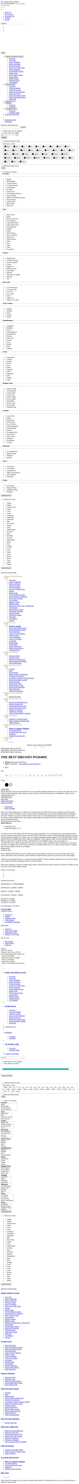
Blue (8, 521)
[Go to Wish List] (4, 7)
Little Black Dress (13, 223)
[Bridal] (9, 1104)
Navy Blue (10, 523)
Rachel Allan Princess (16, 648)
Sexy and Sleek (12, 235)
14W (16, 154)
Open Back (10, 270)
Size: (2, 771)
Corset (9, 264)
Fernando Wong (14, 656)
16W (26, 154)
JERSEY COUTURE (12, 934)
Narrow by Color (9, 499)
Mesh (9, 367)
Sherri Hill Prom (14, 632)
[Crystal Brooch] (5, 1155)
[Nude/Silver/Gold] (10, 784)
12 (68, 147)
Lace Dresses (11, 221)
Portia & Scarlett (15, 626)
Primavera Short (14, 682)
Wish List (8, 12)
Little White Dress (13, 225)
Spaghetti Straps (12, 490)
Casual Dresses (12, 183)
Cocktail (12, 669)
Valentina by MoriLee (16, 711)
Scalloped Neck (12, 432)
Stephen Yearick (14, 613)
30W (28, 158)
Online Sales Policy (7, 801)
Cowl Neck (11, 416)
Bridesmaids (11, 181)
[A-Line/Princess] (6, 1186)
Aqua (9, 513)
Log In (7, 20)
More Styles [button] (5, 1473)
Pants (8, 231)
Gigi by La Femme (15, 639)
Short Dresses (11, 239)
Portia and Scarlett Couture (18, 628)
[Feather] (4, 1162)
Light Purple (11, 530)
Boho (9, 217)
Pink (8, 534)
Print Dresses (11, 233)
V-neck (9, 442)
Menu (3, 53)
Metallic (9, 311)
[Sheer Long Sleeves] (7, 1200)
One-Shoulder (11, 428)
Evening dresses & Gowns (17, 732)
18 (24, 150)
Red (8, 544)
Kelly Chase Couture (16, 598)
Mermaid (10, 455)
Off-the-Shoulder (12, 426)
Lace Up (10, 292)
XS (56, 158)
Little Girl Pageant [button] (7, 1446)
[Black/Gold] (6, 784)
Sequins (9, 348)
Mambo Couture (14, 602)
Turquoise (10, 515)
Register (7, 18)
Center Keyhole (12, 262)
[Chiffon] (4, 1161)
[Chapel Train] (5, 1171)
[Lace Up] (6, 1135)
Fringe (9, 340)
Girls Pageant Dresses (14, 193)
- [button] (6, 740)
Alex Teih (12, 580)
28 (64, 150)
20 (32, 150)
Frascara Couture (14, 586)
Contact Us (8, 915)
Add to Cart (5, 789)
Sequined (10, 373)
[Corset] (7, 1128)
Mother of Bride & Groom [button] (10, 1293)
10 (60, 147)
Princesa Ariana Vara (16, 704)
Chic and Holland (15, 637)
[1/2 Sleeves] (7, 1195)
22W (56, 154)
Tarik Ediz (12, 617)
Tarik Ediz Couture (15, 615)
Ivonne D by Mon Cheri (17, 589)
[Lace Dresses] (6, 1119)
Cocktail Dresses (12, 185)
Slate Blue (10, 519)
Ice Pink (9, 532)
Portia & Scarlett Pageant (17, 659)
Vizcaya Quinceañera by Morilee (19, 713)
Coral (9, 548)
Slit (8, 279)
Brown (9, 556)
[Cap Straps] (6, 1204)
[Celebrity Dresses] (7, 1124)
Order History (9, 943)
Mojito (9, 505)
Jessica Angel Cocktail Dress (18, 674)
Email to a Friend (6, 803)
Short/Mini (10, 401)
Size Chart (4, 799)
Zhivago (12, 620)
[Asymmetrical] (5, 1170)
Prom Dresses (11, 200)
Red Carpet (10, 204)
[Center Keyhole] (7, 1126)
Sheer (9, 296)
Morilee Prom (13, 643)
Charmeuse (10, 357)
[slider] (70, 1069)
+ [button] (6, 578)
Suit (8, 243)
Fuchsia (9, 538)
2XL (23, 162)
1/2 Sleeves (10, 466)
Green (9, 509)
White (9, 564)
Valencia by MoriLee (16, 710)
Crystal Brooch (12, 332)
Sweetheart (10, 440)
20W (46, 154)
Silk (8, 376)
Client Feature (9, 920)
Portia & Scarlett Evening (17, 630)
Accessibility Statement (12, 922)
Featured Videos (10, 918)
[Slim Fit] (6, 1191)
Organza (10, 369)
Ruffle (9, 344)
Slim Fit (9, 457)
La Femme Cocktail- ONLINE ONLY (21, 678)
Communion (11, 187)
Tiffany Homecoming (16, 691)
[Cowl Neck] (6, 1177)
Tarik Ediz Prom (14, 650)
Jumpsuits (12, 734)
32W (38, 158)
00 (17, 147)
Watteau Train (11, 407)
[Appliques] (5, 1150)
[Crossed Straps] (6, 1133)
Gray (8, 560)
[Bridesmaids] (9, 1106)
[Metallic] (3, 1142)
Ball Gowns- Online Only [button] (9, 1427)
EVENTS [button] (8, 1032)
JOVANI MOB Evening (17, 595)
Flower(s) (10, 338)
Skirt (8, 241)
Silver (9, 562)
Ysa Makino (13, 619)
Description (8, 807)
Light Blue (10, 517)
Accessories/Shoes (15, 730)
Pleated (9, 272)
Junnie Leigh (13, 593)
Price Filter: (8, 133)
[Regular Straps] (6, 1206)
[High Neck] (6, 1180)
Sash (8, 346)
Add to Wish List (7, 797)
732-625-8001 (20, 3)
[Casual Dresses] (9, 1108)
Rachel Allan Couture (16, 609)
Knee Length (11, 399)
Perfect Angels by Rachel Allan (19, 721)
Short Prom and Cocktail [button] (9, 1389)
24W (65, 154)
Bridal (9, 179)
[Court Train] (5, 1173)
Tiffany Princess (14, 723)
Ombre (9, 315)
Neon (9, 313)
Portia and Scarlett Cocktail (18, 680)
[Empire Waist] (6, 1188)
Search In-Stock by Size (12, 141)
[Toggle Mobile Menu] (1, 965)
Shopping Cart (9, 16)
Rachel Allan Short (15, 683)
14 (8, 150)
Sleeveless (10, 477)
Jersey (9, 363)
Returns (7, 916)
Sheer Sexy (10, 237)
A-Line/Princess (12, 451)
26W (8, 158)
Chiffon (9, 359)
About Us (8, 929)
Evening (9, 189)
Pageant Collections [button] (8, 1373)
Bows (9, 330)
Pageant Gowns (14, 658)
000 (8, 147)
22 (40, 150)
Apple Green (11, 507)
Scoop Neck (11, 434)
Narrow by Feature (10, 172)
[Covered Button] (6, 1132)
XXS (47, 158)
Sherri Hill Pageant (15, 663)
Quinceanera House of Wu (17, 706)
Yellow (9, 503)
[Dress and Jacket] (6, 1117)
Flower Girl (11, 191)
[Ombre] (3, 1146)
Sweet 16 (10, 206)
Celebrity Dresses (12, 260)
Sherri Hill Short (14, 689)
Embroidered (11, 334)
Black (9, 558)
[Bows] (5, 1153)
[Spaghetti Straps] (6, 1208)
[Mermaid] (6, 1190)
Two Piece (10, 249)
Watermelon (11, 540)
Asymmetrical (11, 391)
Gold (8, 554)
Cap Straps (10, 486)
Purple (9, 525)
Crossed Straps (12, 290)
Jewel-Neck (11, 422)
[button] (14, 57)
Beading (9, 328)
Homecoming (11, 195)
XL (15, 162)
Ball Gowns (11, 215)
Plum (8, 542)
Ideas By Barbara (14, 587)
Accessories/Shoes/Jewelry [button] (10, 1457)
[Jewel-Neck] (6, 1182)
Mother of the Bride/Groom (16, 197)
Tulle (8, 380)
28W (18, 158)
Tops (8, 245)
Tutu (8, 247)
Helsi (10, 671)
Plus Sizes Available (13, 275)
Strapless (10, 438)
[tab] (41, 598)
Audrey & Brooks (15, 582)
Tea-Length (11, 405)
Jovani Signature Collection (18, 597)
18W (36, 154)
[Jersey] (4, 1164)
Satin (8, 371)
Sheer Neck (11, 436)
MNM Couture (14, 604)
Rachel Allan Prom (15, 646)
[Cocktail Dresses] (9, 1110)
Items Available (10, 808)
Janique (11, 591)
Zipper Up (10, 298)
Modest (9, 229)
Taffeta (9, 378)
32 (8, 154)
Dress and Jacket (12, 219)
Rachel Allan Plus (15, 697)
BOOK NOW (5, 5)
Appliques (10, 326)
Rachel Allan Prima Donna (18, 661)
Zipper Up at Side (13, 300)
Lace (8, 342)
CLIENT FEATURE (12, 1054)
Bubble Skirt (11, 258)
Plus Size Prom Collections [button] (10, 1419)
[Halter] (6, 1179)
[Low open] (6, 1137)
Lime (8, 511)
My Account (9, 14)
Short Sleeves (11, 475)
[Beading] (5, 1151)
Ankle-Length (11, 389)
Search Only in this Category (12, 131)
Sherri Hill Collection (16, 611)
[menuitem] (41, 12)
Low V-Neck (11, 424)
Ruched (9, 277)
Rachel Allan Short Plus (17, 687)
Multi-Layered (11, 268)
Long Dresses (11, 227)
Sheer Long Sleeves (13, 472)
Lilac (8, 527)
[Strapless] (6, 1209)
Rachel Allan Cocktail (16, 685)
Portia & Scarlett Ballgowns (18, 702)
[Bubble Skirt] (7, 1122)
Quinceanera (11, 202)
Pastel (9, 317)
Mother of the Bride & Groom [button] (15, 972)
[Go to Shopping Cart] (1, 7)
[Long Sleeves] (7, 1199)
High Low (10, 266)
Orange (9, 546)
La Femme (12, 641)
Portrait (9, 430)
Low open (10, 294)
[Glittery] (3, 1141)
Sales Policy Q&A (11, 932)
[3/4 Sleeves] (7, 1197)
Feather (9, 336)
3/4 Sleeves (10, 468)
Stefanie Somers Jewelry (17, 736)
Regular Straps (12, 488)
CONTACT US (10, 1027)
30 (72, 150)
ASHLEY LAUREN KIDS (18, 719)
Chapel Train (11, 393)
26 (56, 150)
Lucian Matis (13, 600)
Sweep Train (11, 403)
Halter (9, 418)
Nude (9, 552)
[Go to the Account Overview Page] (1, 9)
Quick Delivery (35, 764)
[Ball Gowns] (6, 1113)
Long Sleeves (11, 470)
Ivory (9, 550)
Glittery (9, 309)
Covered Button (12, 287)
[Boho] (6, 1115)
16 (16, 150)
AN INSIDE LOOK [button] (12, 1044)
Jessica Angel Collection (17, 633)
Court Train (11, 395)
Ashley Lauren (14, 635)
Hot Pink (10, 536)
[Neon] (3, 1144)
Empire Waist (11, 453)
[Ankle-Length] (5, 1168)
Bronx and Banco (15, 584)
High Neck (10, 420)
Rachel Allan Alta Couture (17, 708)
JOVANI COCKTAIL (16, 676)
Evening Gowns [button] (10, 1006)
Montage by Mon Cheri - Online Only (21, 606)
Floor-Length (11, 397)
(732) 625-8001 (6, 909)
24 (48, 150)
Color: (3, 780)
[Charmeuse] (4, 1159)
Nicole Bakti (13, 608)
